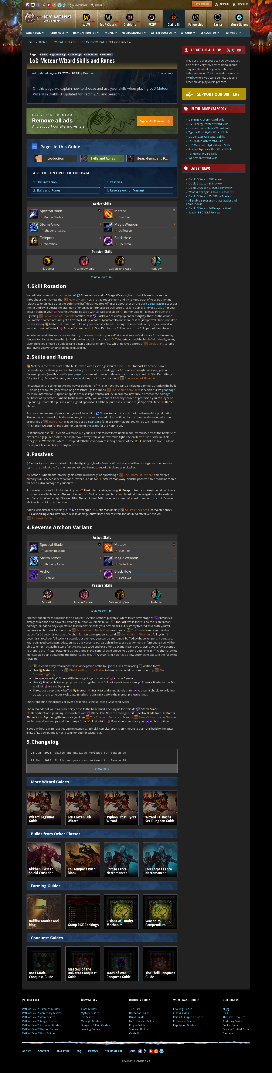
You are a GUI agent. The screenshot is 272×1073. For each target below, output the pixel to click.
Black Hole (122, 237)
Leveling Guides (90, 1029)
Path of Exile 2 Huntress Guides (41, 1009)
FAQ (78, 1051)
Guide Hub (135, 1033)
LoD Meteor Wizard (92, 42)
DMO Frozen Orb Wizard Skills (206, 136)
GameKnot (229, 1033)
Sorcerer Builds (138, 1029)
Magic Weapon (126, 224)
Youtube (212, 73)
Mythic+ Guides (90, 1013)
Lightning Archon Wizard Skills (206, 119)
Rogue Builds (137, 1025)
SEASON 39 (208, 32)
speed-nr (91, 54)
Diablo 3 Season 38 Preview (205, 183)
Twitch (190, 77)
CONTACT (44, 1051)
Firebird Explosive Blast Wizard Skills (210, 149)
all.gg (226, 1009)
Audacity (75, 339)
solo (44, 54)
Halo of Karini (77, 299)
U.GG (226, 1013)
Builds (71, 42)
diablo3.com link (102, 277)
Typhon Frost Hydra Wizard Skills (208, 132)
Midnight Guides (91, 1021)
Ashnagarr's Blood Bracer (47, 518)
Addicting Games (233, 1021)
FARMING (231, 32)
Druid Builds (136, 1017)
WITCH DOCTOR (162, 32)
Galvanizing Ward (42, 514)
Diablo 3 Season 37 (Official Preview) (210, 188)
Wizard (58, 42)
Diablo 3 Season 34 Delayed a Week (210, 208)
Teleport (47, 237)
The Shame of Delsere (126, 390)
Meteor (120, 211)
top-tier (106, 54)
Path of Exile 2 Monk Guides (38, 1017)
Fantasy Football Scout (236, 1029)
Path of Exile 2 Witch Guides (38, 1033)
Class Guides (88, 1009)
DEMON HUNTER (84, 32)
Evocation (117, 721)
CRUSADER (57, 32)
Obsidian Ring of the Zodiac (87, 670)
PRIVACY (93, 1051)
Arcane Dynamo (68, 312)
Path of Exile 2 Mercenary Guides (41, 1013)
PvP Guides (87, 1017)
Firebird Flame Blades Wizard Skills (209, 128)
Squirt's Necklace (136, 510)
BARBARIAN (33, 32)
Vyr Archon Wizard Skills (202, 158)
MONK (109, 32)
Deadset (233, 60)
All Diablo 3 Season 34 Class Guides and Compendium (211, 202)
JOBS (132, 1051)
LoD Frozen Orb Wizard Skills (205, 141)
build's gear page (152, 303)
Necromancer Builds (141, 1021)
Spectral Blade (51, 211)
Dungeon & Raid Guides (95, 1025)
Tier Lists (134, 1009)
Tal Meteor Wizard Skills (202, 154)
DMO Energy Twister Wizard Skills (208, 124)
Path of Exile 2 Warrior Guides (40, 1029)
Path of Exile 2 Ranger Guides (39, 1021)
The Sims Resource (234, 1017)
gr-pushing (58, 54)
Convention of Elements (59, 316)
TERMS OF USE (113, 1051)
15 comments (164, 73)
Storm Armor (50, 224)
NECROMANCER (132, 32)
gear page (74, 374)
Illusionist (145, 441)
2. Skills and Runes (46, 190)
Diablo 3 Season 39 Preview (205, 179)
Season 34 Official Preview (204, 212)
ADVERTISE (63, 1051)
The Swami (138, 630)
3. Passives (114, 182)
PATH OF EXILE (30, 1000)
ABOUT (26, 1051)
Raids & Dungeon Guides (188, 1017)
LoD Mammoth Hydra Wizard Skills (209, 145)
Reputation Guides (184, 1025)
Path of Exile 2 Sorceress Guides (41, 1025)
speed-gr (75, 54)
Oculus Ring (156, 344)
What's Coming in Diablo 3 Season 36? (211, 192)
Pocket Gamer (231, 1025)
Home (30, 42)
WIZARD (186, 32)
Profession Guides (184, 1021)
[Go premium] (202, 7)
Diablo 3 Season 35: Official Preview (209, 196)
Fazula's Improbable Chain (93, 630)
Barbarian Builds (139, 1013)
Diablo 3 (44, 42)
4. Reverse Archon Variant (125, 190)
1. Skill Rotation (45, 182)
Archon (45, 571)
